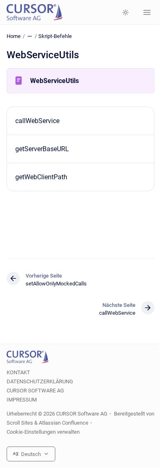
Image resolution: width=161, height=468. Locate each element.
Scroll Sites (20, 423)
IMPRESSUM (22, 400)
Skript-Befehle (55, 36)
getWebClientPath (41, 177)
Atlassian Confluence (63, 423)
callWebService (37, 121)
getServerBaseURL (42, 149)
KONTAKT (18, 372)
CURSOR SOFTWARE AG (35, 390)
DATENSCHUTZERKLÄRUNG (40, 381)
